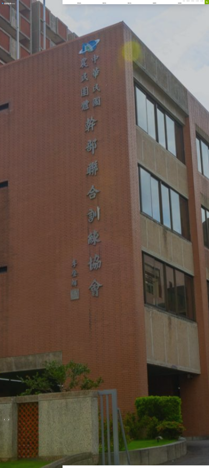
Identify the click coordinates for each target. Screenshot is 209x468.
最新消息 (104, 3)
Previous (4, 419)
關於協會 (79, 3)
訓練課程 (154, 3)
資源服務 (179, 3)
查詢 (207, 2)
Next (8, 419)
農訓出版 (129, 3)
